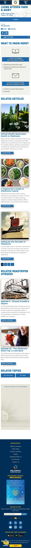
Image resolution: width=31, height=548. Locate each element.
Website (13, 29)
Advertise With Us (15, 457)
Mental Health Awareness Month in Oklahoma (13, 135)
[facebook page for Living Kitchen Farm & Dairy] (3, 33)
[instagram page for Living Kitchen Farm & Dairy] (6, 33)
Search (26, 1)
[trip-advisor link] (20, 527)
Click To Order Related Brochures (15, 59)
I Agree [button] (15, 545)
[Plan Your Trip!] (5, 543)
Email (5, 29)
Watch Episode (7, 320)
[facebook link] (10, 523)
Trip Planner (15, 459)
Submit (24, 514)
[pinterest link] (20, 523)
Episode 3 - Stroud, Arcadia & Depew (15, 302)
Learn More (6, 153)
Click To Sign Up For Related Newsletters (15, 83)
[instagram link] (15, 527)
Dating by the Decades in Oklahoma (13, 243)
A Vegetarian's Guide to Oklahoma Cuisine (12, 190)
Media (15, 454)
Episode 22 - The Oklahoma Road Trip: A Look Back (14, 350)
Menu (5, 1)
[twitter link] (15, 523)
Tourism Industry (15, 451)
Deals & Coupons (15, 446)
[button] (5, 2)
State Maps (15, 449)
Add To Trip (8, 37)
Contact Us (15, 462)
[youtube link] (10, 527)
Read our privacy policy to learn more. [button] (18, 542)
